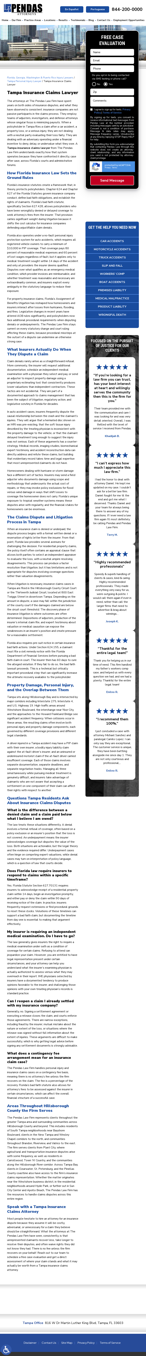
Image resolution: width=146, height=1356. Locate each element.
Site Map (66, 1343)
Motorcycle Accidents (112, 249)
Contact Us (103, 20)
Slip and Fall (112, 266)
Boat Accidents (112, 282)
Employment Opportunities (128, 20)
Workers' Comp (112, 274)
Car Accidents (112, 241)
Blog (91, 20)
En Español (72, 9)
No (98, 84)
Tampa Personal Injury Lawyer (24, 81)
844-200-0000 (127, 9)
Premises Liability (112, 290)
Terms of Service (112, 112)
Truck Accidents (112, 257)
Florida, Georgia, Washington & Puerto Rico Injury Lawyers (40, 77)
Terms (114, 168)
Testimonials (78, 20)
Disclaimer (30, 1343)
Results (63, 20)
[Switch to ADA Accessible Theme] (6, 1349)
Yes (111, 84)
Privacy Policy (86, 1343)
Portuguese (98, 9)
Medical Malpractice (112, 298)
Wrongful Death (112, 315)
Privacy (108, 168)
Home (5, 20)
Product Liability (112, 307)
